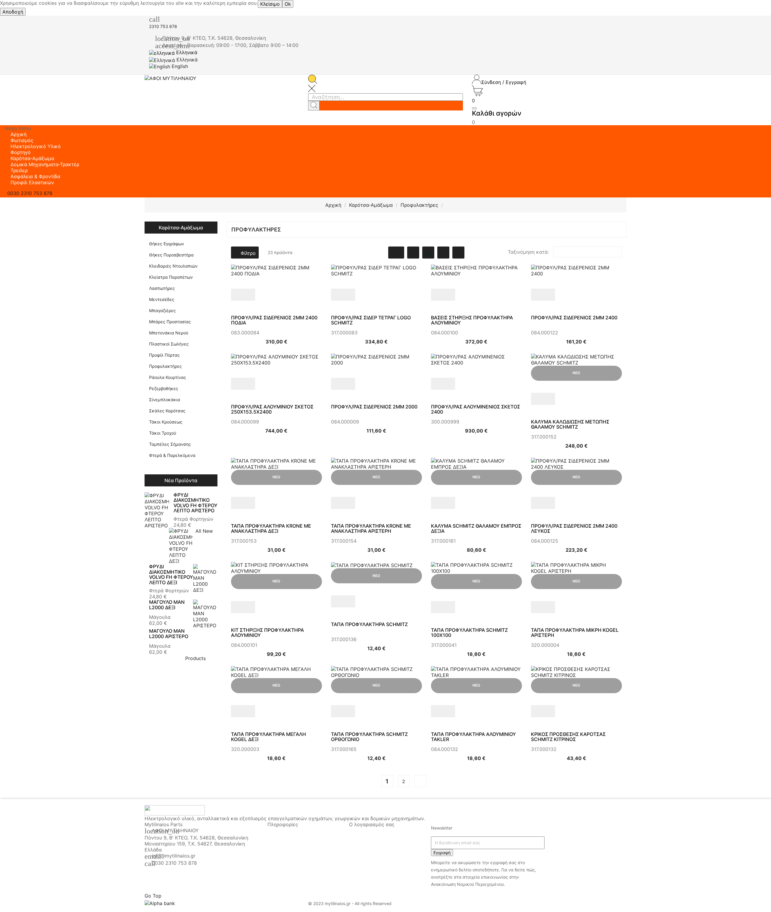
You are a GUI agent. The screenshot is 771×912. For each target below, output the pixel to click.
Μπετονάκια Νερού (168, 332)
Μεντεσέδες (161, 299)
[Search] (314, 105)
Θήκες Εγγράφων (166, 243)
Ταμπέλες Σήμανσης (170, 444)
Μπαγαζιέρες (162, 310)
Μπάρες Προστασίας (170, 321)
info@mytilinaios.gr (173, 856)
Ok (288, 4)
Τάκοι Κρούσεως (166, 421)
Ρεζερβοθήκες (163, 388)
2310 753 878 (163, 26)
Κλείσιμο (270, 4)
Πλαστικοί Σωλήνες (169, 343)
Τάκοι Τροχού (162, 433)
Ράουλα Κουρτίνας (167, 377)
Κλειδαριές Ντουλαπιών (173, 265)
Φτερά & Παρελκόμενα (172, 455)
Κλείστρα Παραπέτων (171, 277)
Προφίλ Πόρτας (164, 355)
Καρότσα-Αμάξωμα (181, 228)
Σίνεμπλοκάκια (164, 399)
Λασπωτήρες (162, 288)
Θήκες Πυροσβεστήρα (171, 254)
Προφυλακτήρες (165, 366)
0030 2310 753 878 (174, 863)
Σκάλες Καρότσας (167, 410)
